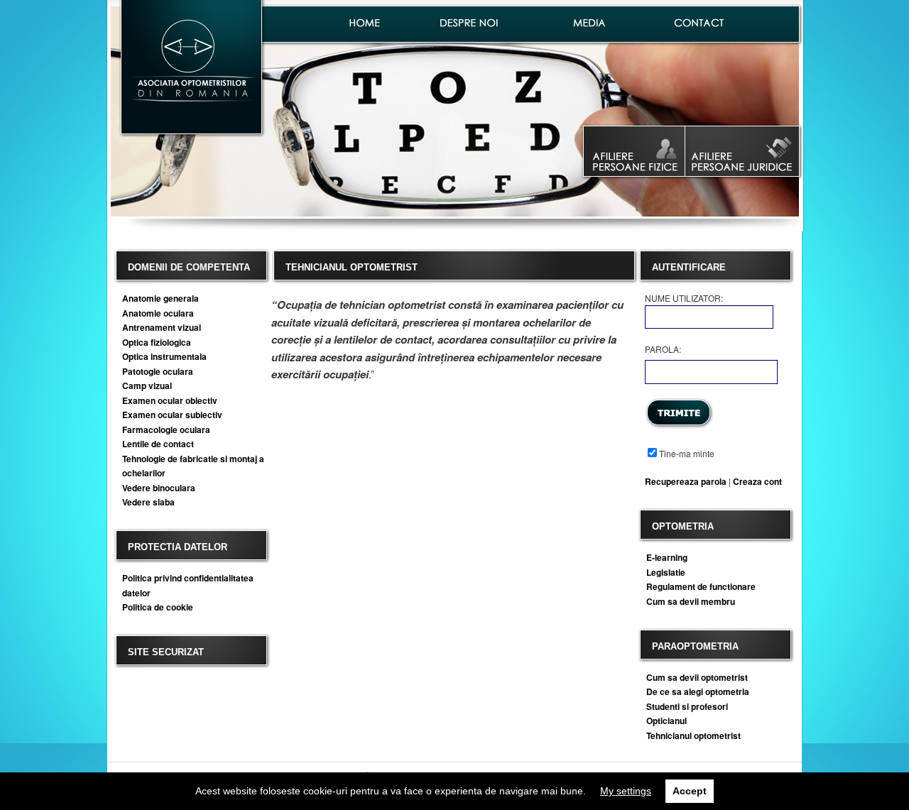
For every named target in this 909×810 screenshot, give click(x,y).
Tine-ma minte (686, 453)
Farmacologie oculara (166, 429)
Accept (690, 791)
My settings (625, 791)
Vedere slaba (148, 502)
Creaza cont (757, 481)
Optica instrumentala (164, 356)
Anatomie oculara (158, 313)
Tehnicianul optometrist (693, 735)
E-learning (666, 557)
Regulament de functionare (701, 586)
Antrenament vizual (161, 327)
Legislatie (665, 572)
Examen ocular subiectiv (172, 414)
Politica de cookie (157, 607)
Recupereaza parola (685, 481)
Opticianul (666, 720)
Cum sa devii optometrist (697, 677)
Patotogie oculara (157, 371)
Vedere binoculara (158, 487)
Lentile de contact (158, 443)
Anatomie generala (160, 298)
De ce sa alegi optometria (697, 691)
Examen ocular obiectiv (169, 400)
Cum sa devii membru (690, 601)
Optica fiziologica (156, 342)
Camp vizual (147, 385)
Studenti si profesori (687, 706)
